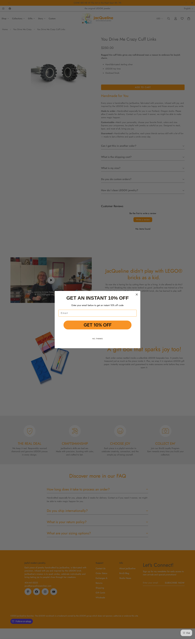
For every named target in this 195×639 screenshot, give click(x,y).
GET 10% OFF (97, 325)
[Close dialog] (137, 294)
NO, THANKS (97, 339)
